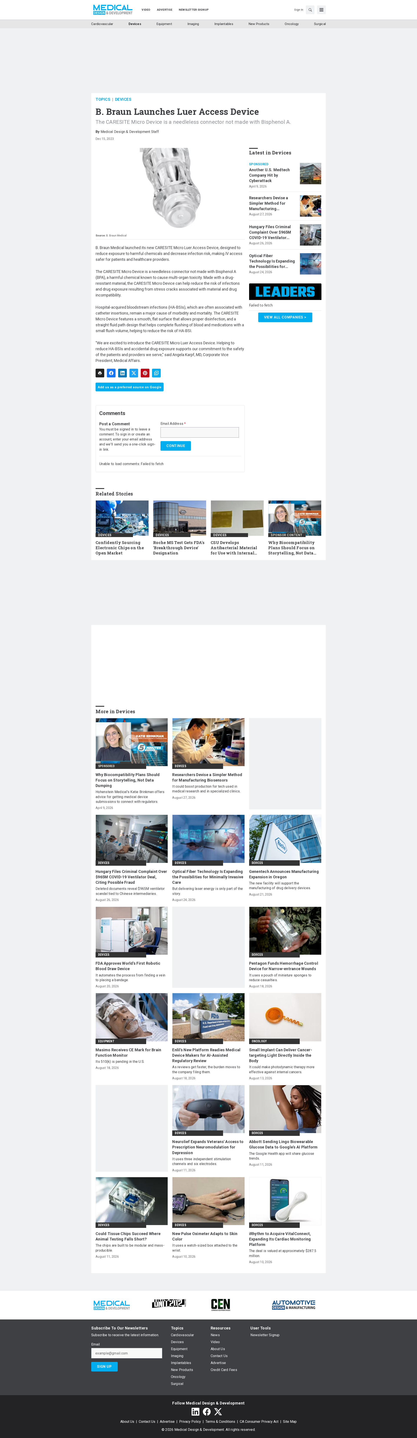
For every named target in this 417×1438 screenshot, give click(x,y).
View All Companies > (285, 317)
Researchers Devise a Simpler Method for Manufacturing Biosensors (268, 204)
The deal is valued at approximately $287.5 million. (282, 1253)
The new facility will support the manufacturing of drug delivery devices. (280, 885)
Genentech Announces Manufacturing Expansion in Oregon (284, 874)
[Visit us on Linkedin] (195, 1412)
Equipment (106, 1041)
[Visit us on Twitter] (218, 1412)
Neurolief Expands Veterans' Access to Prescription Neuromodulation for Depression (207, 1147)
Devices (123, 99)
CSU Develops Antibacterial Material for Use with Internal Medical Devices (234, 548)
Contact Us (147, 1422)
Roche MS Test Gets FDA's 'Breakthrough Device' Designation (178, 548)
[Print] (100, 373)
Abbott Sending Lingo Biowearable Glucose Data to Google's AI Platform (283, 1144)
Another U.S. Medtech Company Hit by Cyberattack (269, 175)
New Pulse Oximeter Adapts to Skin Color (204, 1236)
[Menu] (321, 9)
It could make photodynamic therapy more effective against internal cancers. (282, 1069)
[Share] (111, 373)
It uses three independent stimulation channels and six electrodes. (201, 1161)
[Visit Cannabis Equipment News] (221, 1304)
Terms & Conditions (220, 1422)
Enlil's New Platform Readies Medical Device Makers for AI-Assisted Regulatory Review (206, 1055)
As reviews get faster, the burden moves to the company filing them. (206, 1069)
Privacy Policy (190, 1422)
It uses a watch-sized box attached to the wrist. (204, 1247)
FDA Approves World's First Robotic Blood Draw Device (128, 966)
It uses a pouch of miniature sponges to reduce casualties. (280, 977)
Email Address (173, 423)
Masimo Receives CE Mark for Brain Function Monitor (128, 1053)
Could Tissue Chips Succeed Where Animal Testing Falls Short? (128, 1236)
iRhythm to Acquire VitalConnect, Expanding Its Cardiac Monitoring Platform (280, 1239)
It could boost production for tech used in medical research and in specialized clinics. (206, 788)
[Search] (310, 9)
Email (95, 1344)
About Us (127, 1422)
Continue (175, 446)
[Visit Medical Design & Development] (111, 1304)
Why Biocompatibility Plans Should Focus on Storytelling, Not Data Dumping (291, 548)
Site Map (290, 1422)
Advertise (167, 1422)
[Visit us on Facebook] (207, 1412)
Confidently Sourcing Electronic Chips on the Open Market (120, 548)
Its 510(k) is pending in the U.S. (120, 1062)
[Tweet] (133, 373)
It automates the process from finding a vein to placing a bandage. (130, 977)
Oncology (259, 1041)
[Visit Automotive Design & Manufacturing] (293, 1304)
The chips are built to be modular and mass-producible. (130, 1247)
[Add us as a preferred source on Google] (156, 373)
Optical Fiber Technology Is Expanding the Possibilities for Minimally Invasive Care (272, 261)
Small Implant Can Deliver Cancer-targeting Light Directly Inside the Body (280, 1055)
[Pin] (145, 373)
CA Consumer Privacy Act (259, 1422)
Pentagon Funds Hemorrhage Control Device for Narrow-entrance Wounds (283, 966)
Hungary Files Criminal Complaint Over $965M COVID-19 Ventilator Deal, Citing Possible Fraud (270, 232)
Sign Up (104, 1366)
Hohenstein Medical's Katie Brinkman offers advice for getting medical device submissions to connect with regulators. (130, 797)
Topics (103, 99)
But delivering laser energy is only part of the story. (207, 891)
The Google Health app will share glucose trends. (281, 1156)
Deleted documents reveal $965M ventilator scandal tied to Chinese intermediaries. (130, 891)
